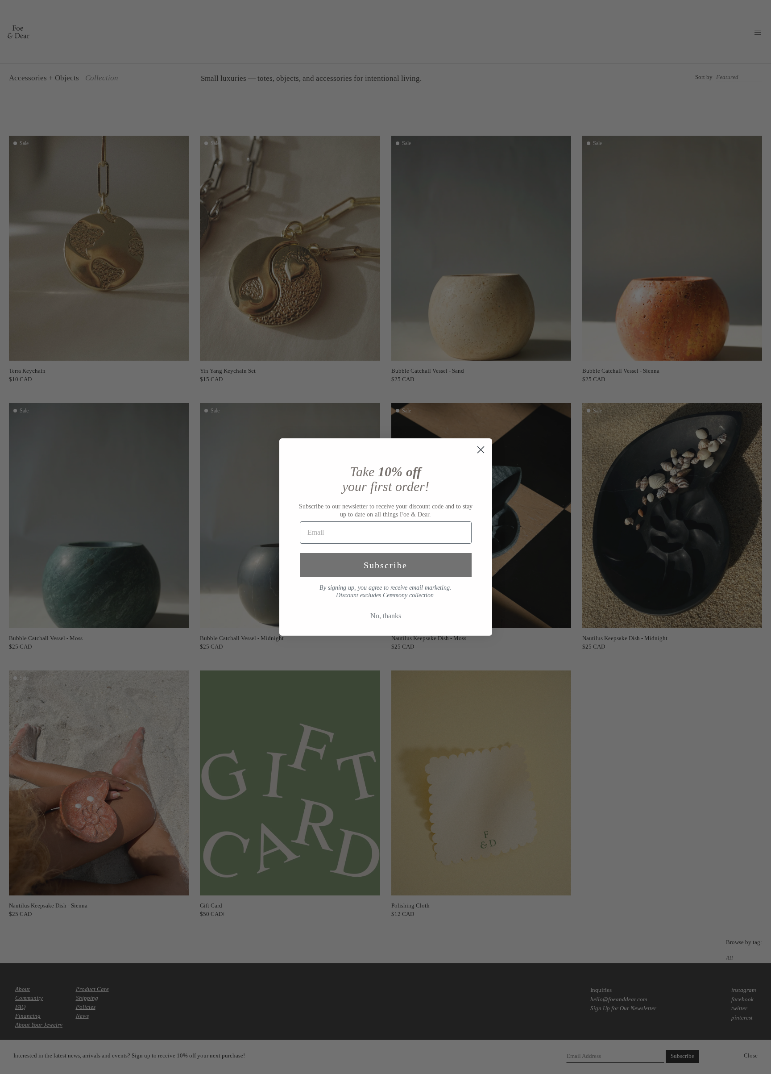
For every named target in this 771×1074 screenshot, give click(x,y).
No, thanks (385, 616)
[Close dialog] (481, 450)
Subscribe (385, 565)
